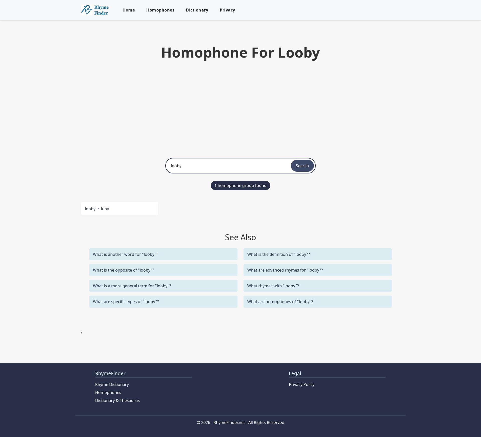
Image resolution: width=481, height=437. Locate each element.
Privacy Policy (301, 384)
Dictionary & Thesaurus (117, 400)
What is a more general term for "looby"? (132, 286)
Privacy (227, 10)
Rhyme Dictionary (112, 384)
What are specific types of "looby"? (126, 301)
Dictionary (197, 10)
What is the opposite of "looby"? (123, 270)
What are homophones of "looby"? (280, 301)
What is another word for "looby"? (125, 254)
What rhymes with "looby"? (273, 286)
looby (90, 208)
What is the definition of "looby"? (278, 254)
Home (129, 10)
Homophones (160, 10)
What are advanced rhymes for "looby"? (285, 270)
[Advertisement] (240, 108)
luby (105, 208)
